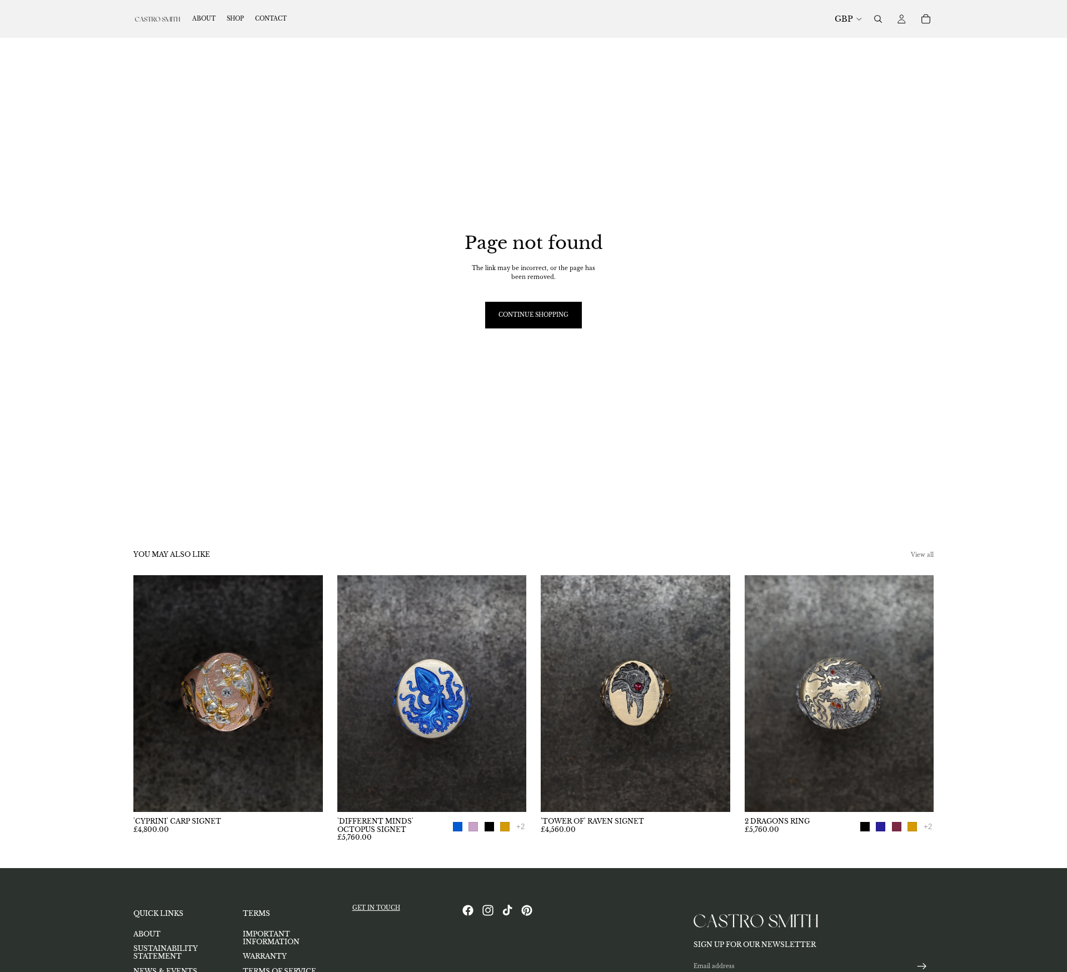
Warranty (265, 957)
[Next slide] (306, 693)
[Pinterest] (527, 910)
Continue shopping (533, 314)
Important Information (271, 938)
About (147, 934)
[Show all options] (520, 826)
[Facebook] (468, 910)
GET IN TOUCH (376, 907)
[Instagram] (488, 910)
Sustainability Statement (165, 952)
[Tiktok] (507, 910)
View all (922, 555)
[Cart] (926, 19)
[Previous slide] (150, 693)
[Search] (878, 19)
